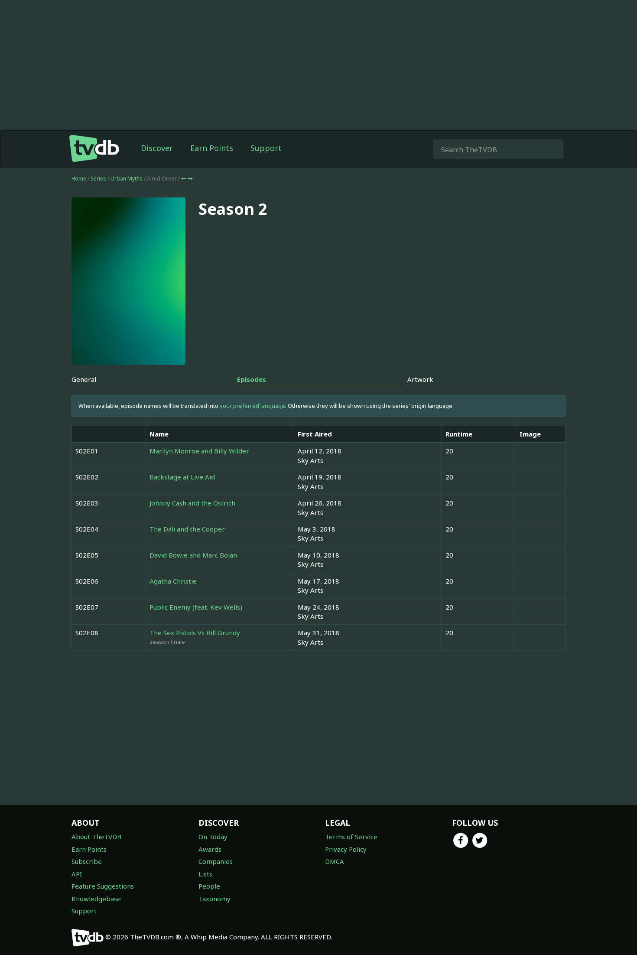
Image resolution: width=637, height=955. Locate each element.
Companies (215, 861)
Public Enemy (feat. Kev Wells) (196, 607)
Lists (205, 874)
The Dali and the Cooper (187, 529)
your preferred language (252, 406)
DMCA (334, 861)
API (77, 874)
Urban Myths (127, 178)
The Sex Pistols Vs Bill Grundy (195, 632)
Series (98, 178)
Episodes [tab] (251, 379)
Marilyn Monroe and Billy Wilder (199, 450)
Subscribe (87, 861)
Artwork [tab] (420, 379)
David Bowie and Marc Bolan (193, 555)
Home (79, 178)
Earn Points (211, 148)
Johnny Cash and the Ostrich (192, 503)
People (209, 886)
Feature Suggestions (103, 886)
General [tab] (84, 379)
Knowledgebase (96, 898)
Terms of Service (351, 836)
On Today (213, 836)
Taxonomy (214, 898)
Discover (157, 148)
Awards (209, 849)
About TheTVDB (96, 836)
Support (266, 148)
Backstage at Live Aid (182, 477)
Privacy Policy (346, 849)
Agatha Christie (173, 581)
